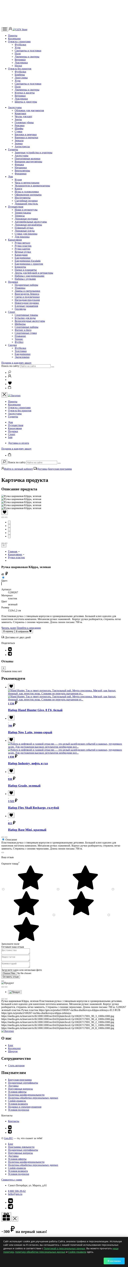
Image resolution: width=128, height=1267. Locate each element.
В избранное (22, 631)
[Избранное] (10, 384)
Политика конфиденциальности (26, 1094)
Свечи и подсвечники (27, 296)
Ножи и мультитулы (26, 209)
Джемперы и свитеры (27, 56)
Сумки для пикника (26, 233)
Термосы (20, 215)
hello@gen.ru (15, 1194)
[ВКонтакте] (10, 650)
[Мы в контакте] (10, 1128)
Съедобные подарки (26, 200)
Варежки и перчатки (26, 137)
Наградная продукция (27, 299)
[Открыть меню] (4, 29)
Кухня (18, 179)
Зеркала (19, 140)
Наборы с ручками (25, 278)
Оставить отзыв (11, 977)
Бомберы (20, 74)
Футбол (19, 342)
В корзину (8, 631)
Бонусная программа (60, 468)
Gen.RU (8, 1138)
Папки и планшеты (26, 269)
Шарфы (19, 128)
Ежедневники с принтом (29, 263)
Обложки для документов (29, 110)
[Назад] (3, 545)
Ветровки (20, 59)
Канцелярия (15, 239)
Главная (13, 551)
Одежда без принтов (19, 68)
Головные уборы (24, 122)
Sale (10, 437)
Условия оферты (17, 1091)
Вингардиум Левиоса (27, 293)
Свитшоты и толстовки (28, 50)
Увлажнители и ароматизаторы (32, 185)
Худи (17, 47)
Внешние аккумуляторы (28, 161)
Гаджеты (13, 149)
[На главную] (7, 1031)
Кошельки (20, 113)
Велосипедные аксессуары (30, 321)
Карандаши (21, 254)
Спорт (11, 312)
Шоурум (13, 1051)
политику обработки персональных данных (40, 1251)
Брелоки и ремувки (26, 134)
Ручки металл (22, 242)
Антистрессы (22, 146)
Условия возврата (18, 1103)
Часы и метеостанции (27, 182)
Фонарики (20, 173)
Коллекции (14, 38)
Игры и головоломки (27, 191)
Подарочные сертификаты (23, 1082)
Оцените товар (10, 863)
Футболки (20, 44)
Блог (10, 1045)
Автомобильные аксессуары (31, 221)
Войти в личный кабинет (18, 468)
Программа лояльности (21, 1146)
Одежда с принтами (19, 41)
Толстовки (21, 351)
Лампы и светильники (27, 290)
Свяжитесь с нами (11, 1179)
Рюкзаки (19, 125)
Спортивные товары (26, 315)
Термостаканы (23, 212)
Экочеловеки (22, 357)
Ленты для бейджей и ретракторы (34, 272)
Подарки (13, 281)
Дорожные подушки (26, 218)
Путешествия (15, 206)
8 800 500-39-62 (17, 1191)
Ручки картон (22, 248)
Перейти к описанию (29, 627)
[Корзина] (9, 388)
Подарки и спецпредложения (24, 1106)
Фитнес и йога (23, 330)
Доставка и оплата (18, 443)
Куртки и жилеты (25, 92)
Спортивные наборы (26, 327)
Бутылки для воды (25, 318)
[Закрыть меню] (4, 394)
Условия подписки (18, 1109)
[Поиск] (9, 372)
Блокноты (20, 266)
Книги (18, 188)
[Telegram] (10, 654)
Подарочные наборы (26, 284)
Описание (11, 839)
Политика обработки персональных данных (33, 1097)
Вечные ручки (23, 251)
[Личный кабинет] (11, 29)
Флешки (19, 164)
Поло (18, 53)
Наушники (21, 167)
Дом (10, 176)
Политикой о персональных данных (64, 1248)
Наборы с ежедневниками (29, 275)
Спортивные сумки (26, 333)
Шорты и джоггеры (26, 101)
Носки (18, 65)
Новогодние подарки (27, 302)
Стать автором (16, 1065)
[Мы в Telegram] (10, 1132)
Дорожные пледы (25, 230)
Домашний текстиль (26, 203)
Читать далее (8, 627)
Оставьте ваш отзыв (12, 946)
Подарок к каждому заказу (16, 362)
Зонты (18, 119)
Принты (12, 35)
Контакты (13, 1121)
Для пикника (22, 236)
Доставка (42, 468)
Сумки (18, 131)
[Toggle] (3, 668)
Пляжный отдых (24, 227)
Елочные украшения (26, 306)
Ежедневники (22, 257)
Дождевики (21, 62)
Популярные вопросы (20, 1088)
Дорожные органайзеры (28, 224)
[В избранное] (4, 512)
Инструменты (22, 197)
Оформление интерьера (28, 194)
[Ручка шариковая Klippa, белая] (1, 583)
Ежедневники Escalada (27, 260)
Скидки (12, 345)
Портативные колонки (27, 158)
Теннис (19, 339)
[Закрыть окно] (6, 1217)
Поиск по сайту (10, 366)
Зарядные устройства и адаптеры (33, 152)
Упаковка (20, 287)
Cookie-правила (17, 1100)
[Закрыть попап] (2, 852)
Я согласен (114, 1261)
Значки (19, 143)
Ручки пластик (23, 245)
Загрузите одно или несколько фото (21, 970)
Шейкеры (20, 324)
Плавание (20, 336)
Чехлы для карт (23, 116)
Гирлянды (20, 309)
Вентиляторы (22, 170)
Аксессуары (15, 107)
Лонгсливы (21, 77)
